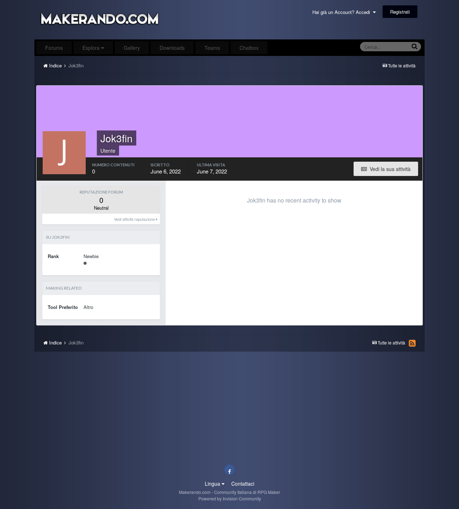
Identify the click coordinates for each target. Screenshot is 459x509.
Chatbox (249, 47)
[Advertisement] (229, 81)
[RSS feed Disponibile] (412, 343)
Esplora (91, 47)
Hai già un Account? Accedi (342, 12)
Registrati (400, 11)
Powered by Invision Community (229, 498)
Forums (54, 47)
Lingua (213, 483)
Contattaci (242, 483)
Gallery (132, 47)
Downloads (172, 47)
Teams (212, 47)
